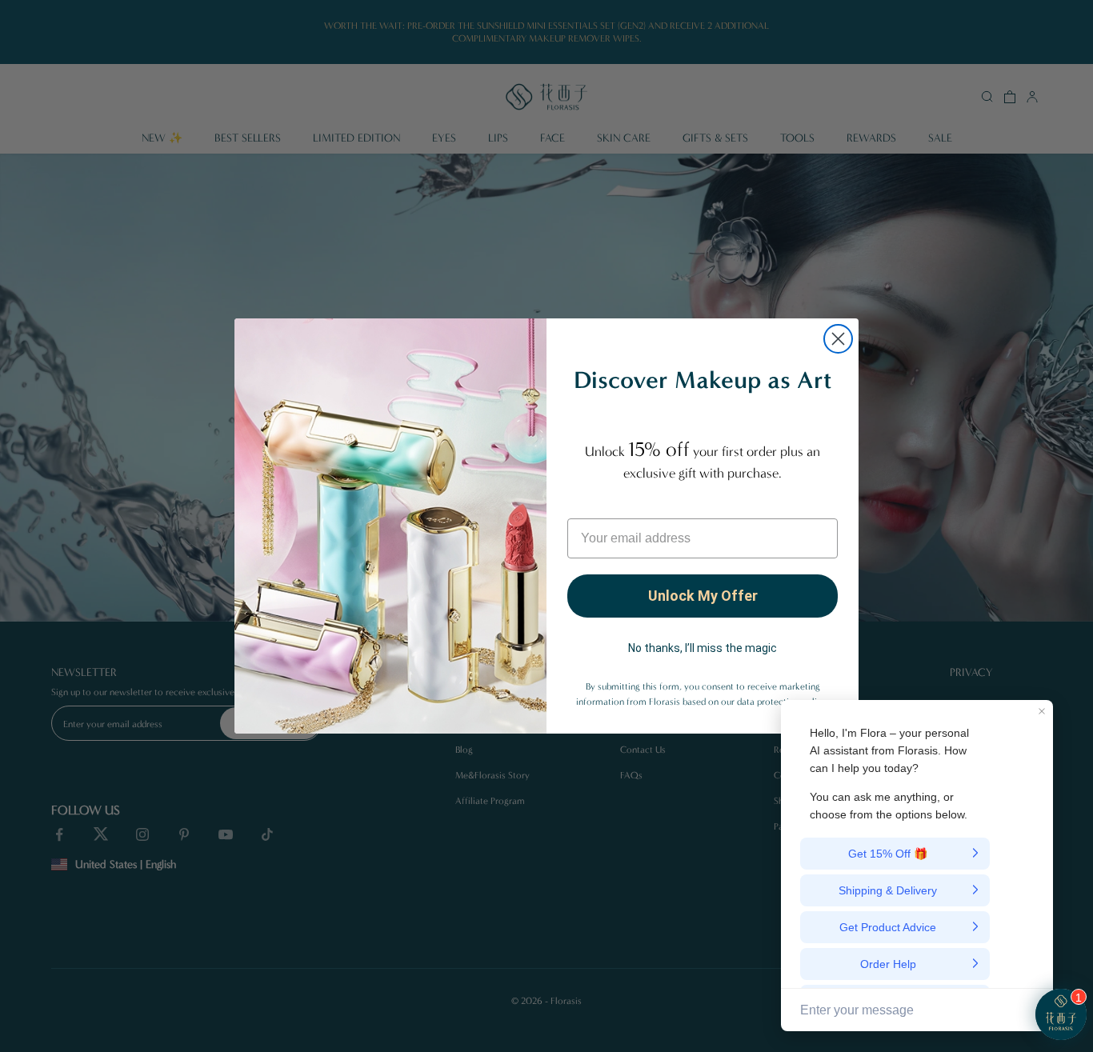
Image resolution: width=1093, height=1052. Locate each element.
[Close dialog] (838, 339)
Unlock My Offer (703, 595)
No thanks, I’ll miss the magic (702, 648)
